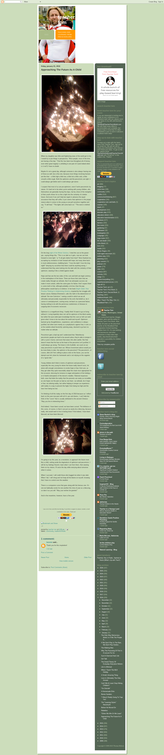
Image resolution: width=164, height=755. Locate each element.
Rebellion (104, 710)
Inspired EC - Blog (106, 484)
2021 (102, 583)
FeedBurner (115, 393)
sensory (100, 274)
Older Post (87, 557)
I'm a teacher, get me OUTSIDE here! (107, 467)
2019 (102, 588)
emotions (100, 220)
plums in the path (106, 432)
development (101, 210)
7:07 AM (49, 549)
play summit (101, 261)
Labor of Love (104, 538)
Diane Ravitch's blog (107, 414)
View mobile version (66, 561)
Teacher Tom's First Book (106, 290)
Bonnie (49, 542)
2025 (102, 571)
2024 (102, 574)
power (99, 266)
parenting (100, 259)
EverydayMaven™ (106, 448)
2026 (102, 568)
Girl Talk (104, 659)
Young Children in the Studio (109, 504)
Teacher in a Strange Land (109, 509)
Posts (102, 402)
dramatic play (102, 212)
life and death (102, 241)
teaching (100, 295)
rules (99, 269)
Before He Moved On (108, 707)
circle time (100, 189)
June (104, 618)
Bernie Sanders (106, 694)
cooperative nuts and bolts (106, 202)
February (105, 630)
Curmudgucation (106, 423)
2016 (102, 597)
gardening (100, 228)
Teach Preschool (106, 477)
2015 (102, 723)
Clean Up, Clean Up (106, 531)
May (103, 621)
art (98, 184)
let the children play (107, 543)
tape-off (100, 284)
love (98, 246)
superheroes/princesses (105, 282)
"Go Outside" (105, 688)
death (99, 207)
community (50, 531)
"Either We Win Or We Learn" (111, 713)
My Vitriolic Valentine (106, 497)
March (104, 627)
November (105, 603)
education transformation (105, 218)
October (105, 606)
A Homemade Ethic (108, 691)
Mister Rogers (102, 251)
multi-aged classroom (104, 254)
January (105, 633)
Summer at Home (105, 434)
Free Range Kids (106, 439)
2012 (102, 732)
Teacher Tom (66, 19)
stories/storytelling (103, 279)
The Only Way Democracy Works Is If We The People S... (111, 637)
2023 (102, 577)
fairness (100, 223)
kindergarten (101, 233)
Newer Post (45, 557)
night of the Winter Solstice (59, 253)
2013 (102, 729)
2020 (102, 585)
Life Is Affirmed (106, 667)
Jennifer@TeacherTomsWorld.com (109, 124)
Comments (104, 406)
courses (100, 205)
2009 (102, 741)
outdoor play (101, 256)
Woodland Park (102, 303)
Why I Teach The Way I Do (106, 300)
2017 (102, 594)
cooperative (101, 199)
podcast (100, 264)
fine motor (100, 225)
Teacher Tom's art (103, 287)
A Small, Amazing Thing (109, 675)
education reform (103, 215)
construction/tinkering (104, 197)
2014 (102, 726)
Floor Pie (103, 495)
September (106, 609)
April (103, 624)
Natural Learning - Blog (108, 550)
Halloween (100, 230)
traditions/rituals (60, 531)
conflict (99, 194)
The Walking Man (107, 648)
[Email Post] (67, 529)
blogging (100, 186)
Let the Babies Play (106, 545)
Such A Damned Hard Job (110, 656)
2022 (102, 580)
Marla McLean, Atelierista (109, 536)
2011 (102, 735)
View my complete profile (106, 344)
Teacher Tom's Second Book (107, 292)
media (99, 248)
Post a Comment (47, 552)
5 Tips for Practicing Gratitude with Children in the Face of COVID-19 (109, 488)
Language (100, 235)
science (100, 272)
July (103, 615)
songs (99, 277)
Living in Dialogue (106, 457)
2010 (102, 738)
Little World (101, 243)
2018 (102, 591)
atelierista (103, 502)
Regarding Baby (106, 529)
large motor (101, 238)
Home (67, 557)
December (105, 600)
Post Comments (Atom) (59, 567)
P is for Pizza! (104, 479)
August (104, 612)
